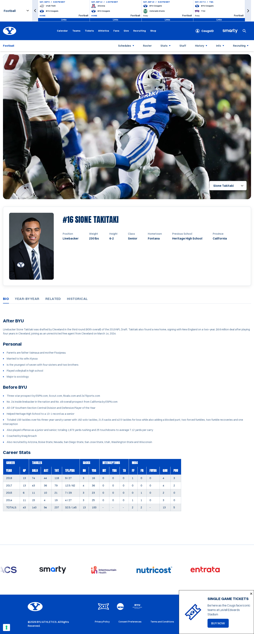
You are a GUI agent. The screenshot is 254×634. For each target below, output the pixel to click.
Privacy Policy (102, 621)
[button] (35, 10)
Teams (76, 30)
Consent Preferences (130, 621)
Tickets (89, 30)
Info (218, 45)
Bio (6, 299)
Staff (182, 45)
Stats (164, 45)
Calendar (62, 30)
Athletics (103, 30)
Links (64, 19)
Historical (77, 299)
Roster (147, 45)
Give (126, 30)
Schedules (124, 45)
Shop (153, 30)
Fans (116, 30)
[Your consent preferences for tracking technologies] (6, 627)
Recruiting (139, 30)
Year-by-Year (27, 299)
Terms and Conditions (162, 621)
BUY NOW (220, 624)
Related (53, 299)
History (199, 45)
